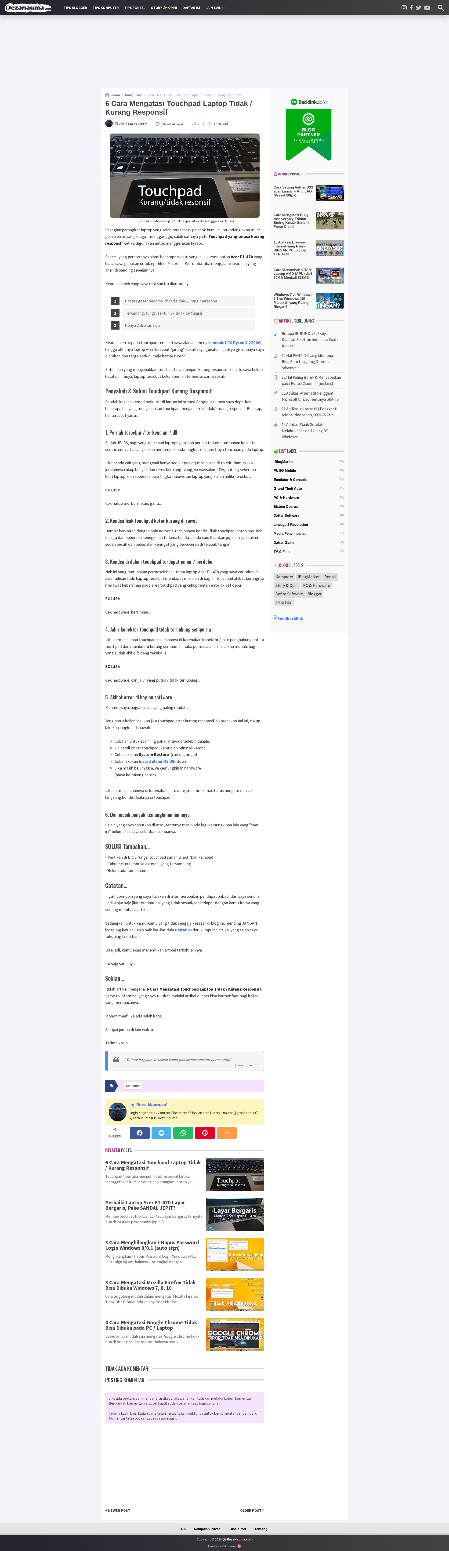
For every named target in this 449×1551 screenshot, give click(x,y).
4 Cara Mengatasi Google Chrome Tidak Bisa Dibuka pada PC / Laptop (151, 1325)
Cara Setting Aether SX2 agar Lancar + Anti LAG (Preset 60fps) (293, 191)
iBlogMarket (283, 462)
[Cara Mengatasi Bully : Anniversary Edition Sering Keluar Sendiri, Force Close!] (330, 222)
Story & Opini (286, 585)
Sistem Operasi (286, 507)
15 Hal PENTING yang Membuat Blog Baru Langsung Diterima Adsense (308, 361)
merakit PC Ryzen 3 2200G (236, 342)
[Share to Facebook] (140, 1133)
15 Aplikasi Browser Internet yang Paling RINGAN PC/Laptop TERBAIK (290, 248)
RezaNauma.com (240, 1539)
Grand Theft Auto (288, 488)
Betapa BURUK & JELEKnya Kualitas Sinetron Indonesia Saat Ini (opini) (311, 339)
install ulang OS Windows (163, 761)
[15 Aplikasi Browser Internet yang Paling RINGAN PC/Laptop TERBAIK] (330, 249)
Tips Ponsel (134, 7)
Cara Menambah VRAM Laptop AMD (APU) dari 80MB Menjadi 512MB (293, 274)
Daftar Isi (191, 7)
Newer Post (118, 1510)
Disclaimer (238, 1529)
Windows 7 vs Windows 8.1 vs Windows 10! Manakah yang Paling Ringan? (293, 300)
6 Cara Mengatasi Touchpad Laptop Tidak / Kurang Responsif (153, 1165)
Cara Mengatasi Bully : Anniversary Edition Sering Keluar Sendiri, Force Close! (292, 221)
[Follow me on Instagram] (404, 7)
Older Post (251, 1510)
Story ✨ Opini (164, 7)
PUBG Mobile (285, 470)
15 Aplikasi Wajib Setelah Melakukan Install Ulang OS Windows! (305, 430)
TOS (182, 1529)
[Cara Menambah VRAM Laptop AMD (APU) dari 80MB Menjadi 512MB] (330, 277)
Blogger (315, 593)
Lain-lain (214, 7)
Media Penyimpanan (290, 533)
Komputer (284, 576)
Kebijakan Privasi (207, 1529)
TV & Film (282, 551)
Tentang (261, 1529)
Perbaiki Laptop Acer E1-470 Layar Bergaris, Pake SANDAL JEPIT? (145, 1205)
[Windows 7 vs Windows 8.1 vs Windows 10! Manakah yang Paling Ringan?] (330, 302)
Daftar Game (284, 543)
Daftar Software (286, 515)
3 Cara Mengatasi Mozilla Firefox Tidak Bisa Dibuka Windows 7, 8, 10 (150, 1285)
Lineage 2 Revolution (291, 525)
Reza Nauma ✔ (151, 1105)
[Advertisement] (224, 51)
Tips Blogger (75, 7)
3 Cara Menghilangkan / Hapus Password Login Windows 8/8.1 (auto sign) (152, 1245)
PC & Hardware (286, 498)
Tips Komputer (106, 7)
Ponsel (330, 576)
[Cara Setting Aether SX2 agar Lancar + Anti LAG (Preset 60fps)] (330, 194)
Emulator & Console (290, 480)
